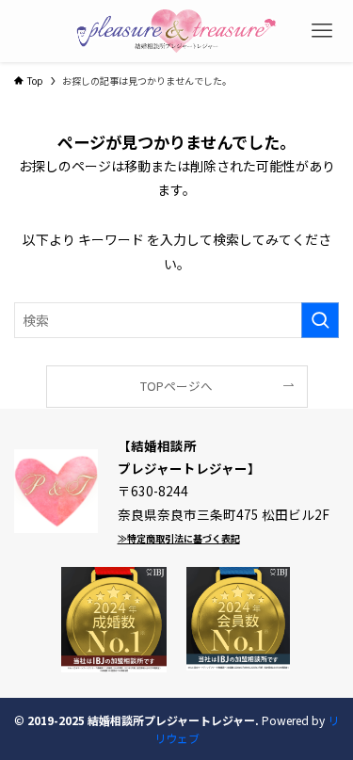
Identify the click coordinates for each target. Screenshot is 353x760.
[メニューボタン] (322, 31)
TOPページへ (176, 386)
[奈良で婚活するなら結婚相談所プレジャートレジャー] (176, 31)
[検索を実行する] (320, 320)
